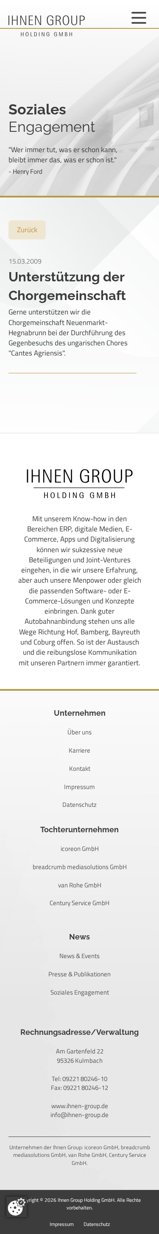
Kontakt (79, 768)
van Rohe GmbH (79, 885)
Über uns (79, 732)
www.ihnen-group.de (79, 1106)
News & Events (79, 956)
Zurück (27, 229)
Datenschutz (79, 804)
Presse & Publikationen (79, 974)
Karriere (79, 750)
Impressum (79, 787)
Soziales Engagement (79, 992)
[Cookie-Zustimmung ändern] (16, 1207)
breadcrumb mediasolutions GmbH (80, 867)
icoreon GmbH (80, 848)
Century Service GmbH (79, 903)
